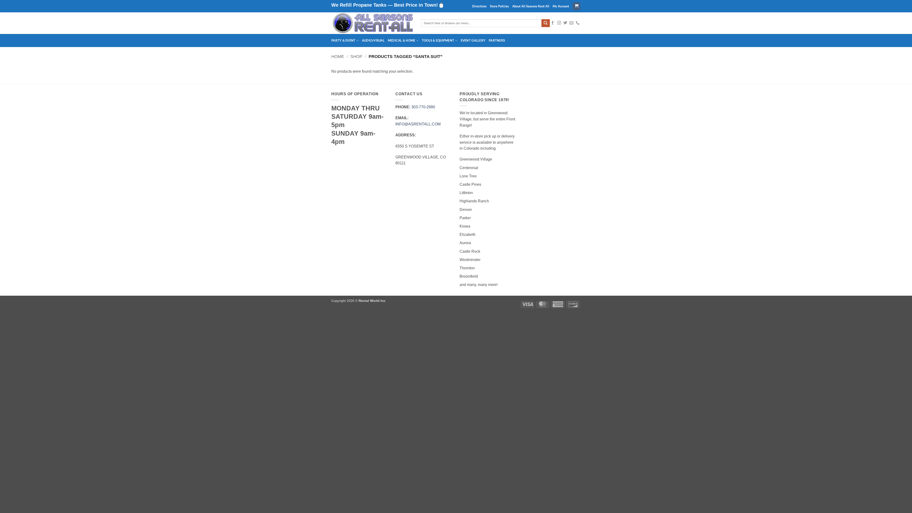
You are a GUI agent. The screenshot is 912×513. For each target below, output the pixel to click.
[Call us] (578, 23)
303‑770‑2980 (423, 107)
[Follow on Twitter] (565, 23)
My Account (561, 6)
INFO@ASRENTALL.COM (418, 124)
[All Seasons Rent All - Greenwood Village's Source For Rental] (372, 23)
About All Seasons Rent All (530, 6)
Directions (479, 6)
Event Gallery (473, 40)
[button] (576, 6)
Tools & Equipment (438, 40)
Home (337, 56)
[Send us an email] (571, 23)
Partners (497, 40)
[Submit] (546, 23)
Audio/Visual (373, 40)
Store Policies (499, 6)
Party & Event (343, 40)
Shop (356, 56)
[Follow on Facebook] (553, 23)
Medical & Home (401, 40)
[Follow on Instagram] (559, 23)
